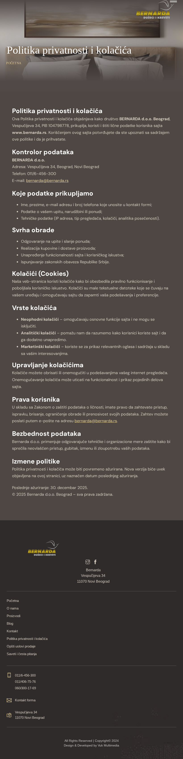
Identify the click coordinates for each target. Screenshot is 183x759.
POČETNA (13, 63)
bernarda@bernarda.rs (47, 180)
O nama (13, 608)
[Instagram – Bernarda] (87, 562)
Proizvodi (13, 616)
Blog (10, 623)
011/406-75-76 (25, 681)
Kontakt (12, 631)
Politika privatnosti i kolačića (27, 639)
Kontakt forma (25, 700)
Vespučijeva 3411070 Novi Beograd (29, 714)
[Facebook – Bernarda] (95, 562)
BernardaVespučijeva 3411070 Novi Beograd (93, 575)
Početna (13, 601)
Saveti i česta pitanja (22, 654)
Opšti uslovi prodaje (21, 646)
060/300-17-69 (25, 688)
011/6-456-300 (25, 675)
